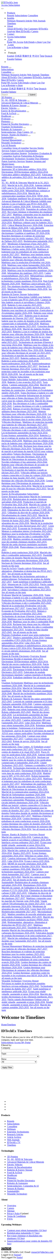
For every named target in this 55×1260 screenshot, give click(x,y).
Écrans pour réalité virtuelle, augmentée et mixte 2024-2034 (26, 843)
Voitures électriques (22, 454)
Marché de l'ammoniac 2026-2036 (28, 595)
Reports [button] (4, 66)
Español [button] (5, 91)
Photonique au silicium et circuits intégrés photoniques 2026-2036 (28, 649)
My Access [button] (12, 82)
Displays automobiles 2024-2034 (28, 637)
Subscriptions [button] (7, 69)
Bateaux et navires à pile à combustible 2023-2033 (25, 427)
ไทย (42, 56)
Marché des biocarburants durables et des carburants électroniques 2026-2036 (25, 559)
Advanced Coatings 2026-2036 (16, 206)
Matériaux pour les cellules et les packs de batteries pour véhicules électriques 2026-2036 (26, 258)
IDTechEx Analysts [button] (42, 77)
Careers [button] (20, 80)
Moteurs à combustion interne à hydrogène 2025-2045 (27, 531)
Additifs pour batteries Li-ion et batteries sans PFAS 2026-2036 (26, 202)
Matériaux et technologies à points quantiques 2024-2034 (22, 279)
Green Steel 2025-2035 (37, 608)
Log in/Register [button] (8, 85)
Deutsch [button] (42, 88)
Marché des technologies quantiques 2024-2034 (23, 797)
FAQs (10, 1219)
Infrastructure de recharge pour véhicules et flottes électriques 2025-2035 (26, 396)
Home (4, 1024)
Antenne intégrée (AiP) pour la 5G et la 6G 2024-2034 (26, 186)
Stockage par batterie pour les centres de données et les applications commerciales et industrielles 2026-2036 (26, 321)
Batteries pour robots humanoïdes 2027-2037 (28, 709)
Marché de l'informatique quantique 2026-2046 (24, 794)
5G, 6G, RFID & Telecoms (14, 100)
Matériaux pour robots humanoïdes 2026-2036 (29, 265)
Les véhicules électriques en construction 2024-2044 (26, 415)
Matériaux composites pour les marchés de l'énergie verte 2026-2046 (26, 899)
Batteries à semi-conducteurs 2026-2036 (20, 361)
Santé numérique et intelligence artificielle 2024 (26, 990)
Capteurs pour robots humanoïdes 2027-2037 (25, 873)
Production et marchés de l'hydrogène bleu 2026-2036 (24, 503)
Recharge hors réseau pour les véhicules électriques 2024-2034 (26, 447)
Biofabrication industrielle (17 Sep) (23, 1233)
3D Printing (6, 97)
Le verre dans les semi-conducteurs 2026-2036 (26, 772)
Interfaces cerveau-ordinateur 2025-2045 (21, 842)
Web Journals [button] (33, 74)
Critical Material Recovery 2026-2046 (25, 225)
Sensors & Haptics (15, 1188)
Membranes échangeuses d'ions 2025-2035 (27, 244)
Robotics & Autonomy (11, 129)
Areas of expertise (20, 148)
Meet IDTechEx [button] (8, 80)
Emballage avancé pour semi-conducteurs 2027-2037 (26, 748)
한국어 (35, 56)
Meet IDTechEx (23, 31)
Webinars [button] (5, 74)
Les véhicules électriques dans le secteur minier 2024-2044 (27, 418)
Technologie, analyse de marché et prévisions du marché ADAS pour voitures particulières (27, 451)
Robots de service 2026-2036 (27, 741)
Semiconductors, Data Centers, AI (17, 132)
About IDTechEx (15, 28)
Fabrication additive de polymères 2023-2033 (27, 176)
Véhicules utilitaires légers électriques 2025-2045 (26, 410)
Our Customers (31, 28)
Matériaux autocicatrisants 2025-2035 (22, 926)
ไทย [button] (36, 88)
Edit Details (29, 42)
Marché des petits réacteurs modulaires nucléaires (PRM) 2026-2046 (28, 920)
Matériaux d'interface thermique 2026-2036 (27, 289)
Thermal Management (11, 140)
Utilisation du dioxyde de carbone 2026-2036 (28, 512)
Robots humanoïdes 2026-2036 (28, 717)
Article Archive (14, 1137)
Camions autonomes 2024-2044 (24, 385)
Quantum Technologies (12, 126)
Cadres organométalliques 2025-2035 (26, 274)
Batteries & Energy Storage (14, 105)
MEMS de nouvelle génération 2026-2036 (27, 786)
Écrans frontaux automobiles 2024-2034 (20, 435)
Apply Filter (7, 1067)
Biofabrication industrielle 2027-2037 (19, 911)
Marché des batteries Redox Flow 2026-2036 (23, 350)
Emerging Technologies (18, 1132)
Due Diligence (42, 158)
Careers (34, 31)
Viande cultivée (24, 568)
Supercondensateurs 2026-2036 (16, 363)
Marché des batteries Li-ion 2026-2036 (27, 335)
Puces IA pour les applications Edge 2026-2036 (26, 753)
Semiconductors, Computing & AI (23, 1186)
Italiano (18, 59)
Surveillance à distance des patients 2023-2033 (29, 589)
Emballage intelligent (17, 198)
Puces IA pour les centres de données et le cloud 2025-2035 (26, 750)
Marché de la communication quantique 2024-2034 (21, 194)
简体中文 (27, 56)
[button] (11, 13)
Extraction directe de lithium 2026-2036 (27, 226)
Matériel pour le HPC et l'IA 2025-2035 (26, 774)
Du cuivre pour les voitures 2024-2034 (25, 399)
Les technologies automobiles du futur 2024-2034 (24, 432)
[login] (20, 1257)
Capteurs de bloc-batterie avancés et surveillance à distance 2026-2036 (26, 302)
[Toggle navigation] (2, 8)
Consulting (33, 15)
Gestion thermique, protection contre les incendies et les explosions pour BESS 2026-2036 (25, 371)
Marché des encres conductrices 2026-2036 (23, 218)
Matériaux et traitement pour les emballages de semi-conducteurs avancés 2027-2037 (25, 252)
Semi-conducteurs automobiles (27, 467)
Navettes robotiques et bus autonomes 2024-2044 (24, 462)
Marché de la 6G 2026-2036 (20, 185)
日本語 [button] (12, 88)
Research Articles (24, 21)
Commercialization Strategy (14, 153)
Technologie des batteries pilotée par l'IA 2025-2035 (26, 307)
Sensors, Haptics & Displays (14, 134)
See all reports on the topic (40, 198)
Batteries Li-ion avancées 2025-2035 (24, 305)
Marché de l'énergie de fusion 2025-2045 (27, 519)
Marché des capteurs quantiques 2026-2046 (27, 867)
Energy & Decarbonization (13, 111)
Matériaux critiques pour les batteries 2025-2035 (25, 325)
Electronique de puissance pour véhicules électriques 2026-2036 (24, 455)
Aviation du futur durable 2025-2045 (18, 478)
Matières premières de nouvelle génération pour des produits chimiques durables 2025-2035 (27, 540)
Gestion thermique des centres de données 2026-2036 (26, 824)
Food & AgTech (8, 113)
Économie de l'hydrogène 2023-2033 (35, 528)
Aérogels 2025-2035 (41, 206)
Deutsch (48, 56)
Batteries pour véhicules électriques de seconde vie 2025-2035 (27, 351)
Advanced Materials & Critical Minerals (19, 103)
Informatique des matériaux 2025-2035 (25, 273)
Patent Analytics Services (13, 161)
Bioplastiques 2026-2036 (13, 209)
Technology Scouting (24, 158)
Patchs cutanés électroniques (20, 999)
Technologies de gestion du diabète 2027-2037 (27, 987)
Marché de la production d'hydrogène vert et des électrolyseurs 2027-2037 (27, 524)
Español (11, 59)
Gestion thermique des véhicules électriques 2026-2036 (23, 479)
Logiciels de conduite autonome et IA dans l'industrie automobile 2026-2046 (27, 702)
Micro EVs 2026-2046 (12, 446)
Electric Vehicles (9, 108)
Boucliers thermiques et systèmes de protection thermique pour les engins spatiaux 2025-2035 (23, 237)
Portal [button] (4, 82)
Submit (32, 95)
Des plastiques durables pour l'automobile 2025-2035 (26, 939)
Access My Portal (22, 1042)
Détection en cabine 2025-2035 (28, 778)
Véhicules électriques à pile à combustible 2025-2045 (26, 430)
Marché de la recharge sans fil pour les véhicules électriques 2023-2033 (27, 487)
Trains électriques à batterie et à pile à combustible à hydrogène (28, 596)
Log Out (46, 42)
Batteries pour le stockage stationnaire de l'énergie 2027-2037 (25, 317)
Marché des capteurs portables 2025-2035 (26, 1006)
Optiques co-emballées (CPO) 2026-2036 (27, 639)
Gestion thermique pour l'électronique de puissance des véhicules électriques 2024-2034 (27, 483)
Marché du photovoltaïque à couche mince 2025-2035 (25, 516)
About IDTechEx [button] (9, 77)
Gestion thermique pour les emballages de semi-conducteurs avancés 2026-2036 (25, 819)
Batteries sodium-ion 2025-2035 (36, 358)
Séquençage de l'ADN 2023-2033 (23, 584)
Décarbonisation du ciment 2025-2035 (20, 515)
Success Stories (36, 148)
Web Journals (39, 21)
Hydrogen (6, 119)
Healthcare (6, 116)
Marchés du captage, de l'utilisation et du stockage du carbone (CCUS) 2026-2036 (26, 507)
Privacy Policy (14, 1213)
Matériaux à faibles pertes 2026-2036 (25, 189)
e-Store (38, 42)
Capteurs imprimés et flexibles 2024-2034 (21, 866)
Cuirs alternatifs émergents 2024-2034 (26, 905)
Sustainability (7, 137)
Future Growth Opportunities (23, 150)
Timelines (11, 23)
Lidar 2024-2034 (33, 643)
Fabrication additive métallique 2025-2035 (21, 174)
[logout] (17, 1254)
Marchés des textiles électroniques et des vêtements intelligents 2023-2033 (27, 997)
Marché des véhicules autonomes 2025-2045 (26, 386)
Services (5, 150)
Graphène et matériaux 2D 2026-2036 (32, 233)
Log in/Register (14, 47)
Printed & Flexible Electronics (15, 124)
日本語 (18, 56)
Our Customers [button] (25, 77)
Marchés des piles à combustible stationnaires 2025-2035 (26, 553)
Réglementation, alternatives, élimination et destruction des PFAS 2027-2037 (27, 571)
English (10, 56)
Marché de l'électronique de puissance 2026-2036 (24, 459)
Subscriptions (21, 15)
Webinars (11, 21)
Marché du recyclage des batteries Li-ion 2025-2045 (25, 246)
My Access (18, 42)
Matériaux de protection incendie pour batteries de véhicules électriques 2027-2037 (27, 423)
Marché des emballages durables (22, 938)
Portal (9, 42)
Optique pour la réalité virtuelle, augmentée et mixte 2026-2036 (25, 1000)
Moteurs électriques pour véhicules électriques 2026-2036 (24, 412)
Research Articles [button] (18, 74)
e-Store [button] (32, 82)
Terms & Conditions (16, 1216)
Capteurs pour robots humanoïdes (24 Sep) (27, 1230)
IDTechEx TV (14, 1142)
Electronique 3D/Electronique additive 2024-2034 (25, 172)
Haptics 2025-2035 (22, 853)
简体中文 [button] (21, 88)
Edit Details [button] (23, 82)
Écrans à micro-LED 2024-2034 (17, 648)
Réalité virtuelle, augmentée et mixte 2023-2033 (27, 1003)
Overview (11, 1205)
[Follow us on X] (30, 1088)
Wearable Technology (11, 142)
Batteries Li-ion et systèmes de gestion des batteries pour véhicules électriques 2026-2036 (27, 333)
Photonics (5, 121)
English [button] (4, 88)
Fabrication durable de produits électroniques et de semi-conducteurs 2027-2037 (27, 814)
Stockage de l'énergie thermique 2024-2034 (25, 367)
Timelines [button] (44, 74)
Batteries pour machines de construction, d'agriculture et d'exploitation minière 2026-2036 (27, 311)
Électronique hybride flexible (26, 669)
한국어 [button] (29, 88)
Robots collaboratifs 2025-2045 (16, 712)
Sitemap (11, 1211)
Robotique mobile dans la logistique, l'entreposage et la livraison (27, 726)
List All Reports (8, 145)
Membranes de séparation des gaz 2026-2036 (23, 521)
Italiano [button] (12, 91)
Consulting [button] (6, 72)
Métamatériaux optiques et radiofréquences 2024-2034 (26, 192)
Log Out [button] (41, 82)
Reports (10, 15)
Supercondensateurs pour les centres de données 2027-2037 (25, 364)
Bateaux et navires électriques (26, 409)
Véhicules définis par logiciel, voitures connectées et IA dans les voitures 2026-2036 (26, 474)
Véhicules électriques (12, 422)
